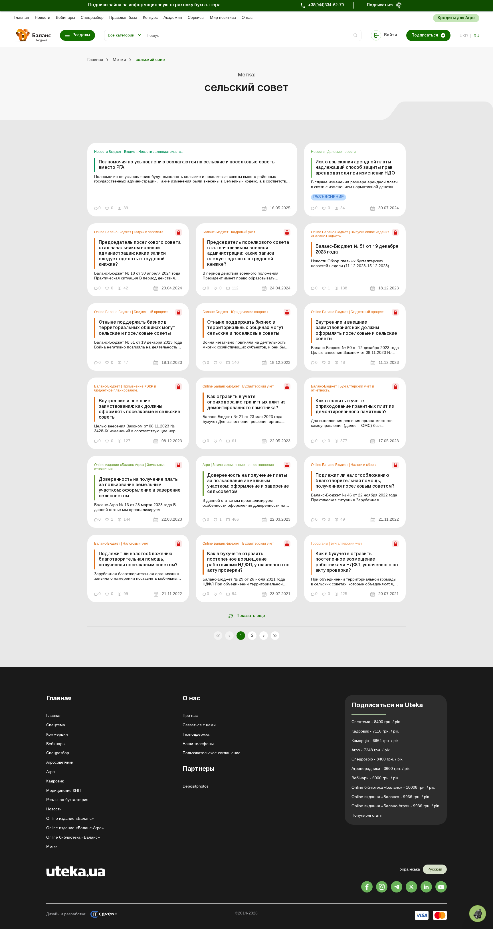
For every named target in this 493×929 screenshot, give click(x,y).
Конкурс (150, 17)
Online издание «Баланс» (70, 818)
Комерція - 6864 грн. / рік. (375, 740)
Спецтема (55, 725)
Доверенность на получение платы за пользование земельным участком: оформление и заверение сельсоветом (140, 488)
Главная (21, 17)
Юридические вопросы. (250, 312)
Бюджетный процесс (150, 312)
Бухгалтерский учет (258, 386)
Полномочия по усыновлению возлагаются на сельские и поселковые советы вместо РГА (187, 165)
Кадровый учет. (243, 232)
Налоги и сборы (363, 465)
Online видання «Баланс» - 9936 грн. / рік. (390, 796)
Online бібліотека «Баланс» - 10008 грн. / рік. (393, 787)
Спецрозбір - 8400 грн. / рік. (377, 759)
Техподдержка (196, 734)
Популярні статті (366, 815)
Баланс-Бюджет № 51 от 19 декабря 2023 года (357, 249)
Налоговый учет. (136, 543)
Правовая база (123, 17)
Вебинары (65, 17)
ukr (464, 35)
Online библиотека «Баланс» (73, 837)
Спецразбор (92, 17)
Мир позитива (223, 17)
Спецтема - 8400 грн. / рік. (376, 721)
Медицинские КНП (63, 790)
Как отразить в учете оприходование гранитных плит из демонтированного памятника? (246, 402)
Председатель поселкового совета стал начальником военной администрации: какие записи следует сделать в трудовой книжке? (140, 254)
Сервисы (196, 17)
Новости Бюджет (108, 152)
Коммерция (57, 734)
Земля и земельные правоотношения (243, 465)
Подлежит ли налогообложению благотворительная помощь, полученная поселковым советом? (355, 481)
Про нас (190, 715)
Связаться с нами (199, 725)
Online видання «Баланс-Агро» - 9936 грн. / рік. (395, 806)
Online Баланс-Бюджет (113, 232)
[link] (192, 179)
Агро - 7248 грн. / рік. (371, 750)
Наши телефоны (198, 743)
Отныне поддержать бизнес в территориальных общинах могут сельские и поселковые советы (137, 328)
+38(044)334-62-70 (326, 5)
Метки (52, 846)
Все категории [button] (121, 35)
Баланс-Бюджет (216, 232)
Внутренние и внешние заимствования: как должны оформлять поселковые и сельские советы (356, 331)
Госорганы (320, 543)
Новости (42, 17)
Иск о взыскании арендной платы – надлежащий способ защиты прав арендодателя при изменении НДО (355, 167)
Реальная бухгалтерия (67, 799)
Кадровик (55, 781)
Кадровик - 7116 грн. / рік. (375, 731)
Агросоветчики (59, 762)
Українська (410, 869)
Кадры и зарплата (148, 232)
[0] (477, 913)
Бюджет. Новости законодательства (153, 152)
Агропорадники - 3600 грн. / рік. (381, 768)
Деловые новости (341, 152)
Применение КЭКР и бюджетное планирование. (125, 388)
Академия (172, 17)
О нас (247, 17)
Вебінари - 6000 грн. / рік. (375, 778)
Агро (207, 465)
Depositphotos (196, 786)
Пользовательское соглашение (212, 752)
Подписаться (380, 5)
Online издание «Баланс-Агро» (119, 465)
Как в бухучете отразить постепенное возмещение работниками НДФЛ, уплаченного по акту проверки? (248, 562)
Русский (434, 869)
